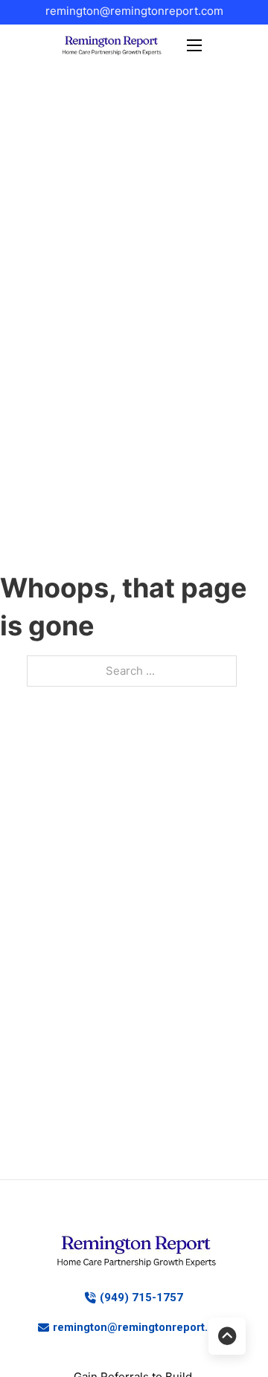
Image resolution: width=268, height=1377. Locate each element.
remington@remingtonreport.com (134, 11)
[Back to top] (227, 1336)
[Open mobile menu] (194, 45)
